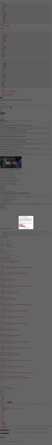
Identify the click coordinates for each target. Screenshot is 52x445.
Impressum (27, 228)
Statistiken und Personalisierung (24, 223)
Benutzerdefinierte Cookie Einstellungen (26, 227)
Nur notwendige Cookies (22, 226)
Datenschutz (25, 228)
